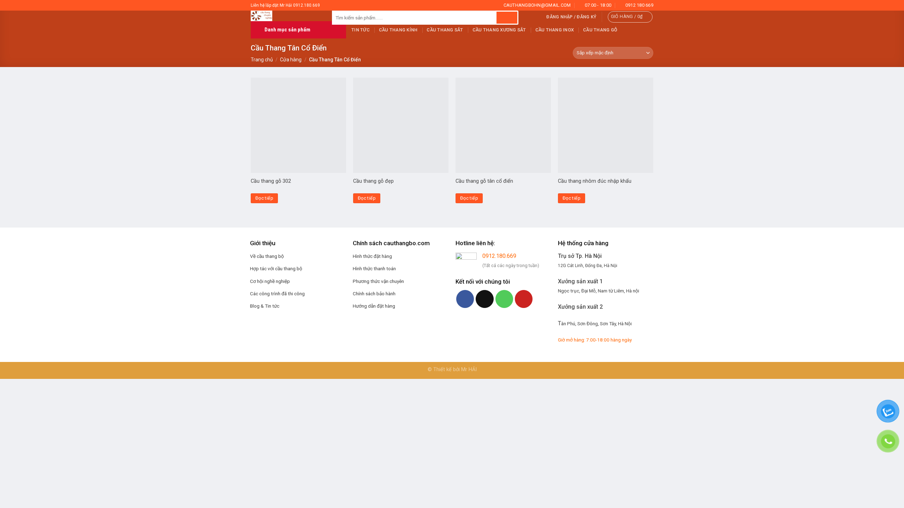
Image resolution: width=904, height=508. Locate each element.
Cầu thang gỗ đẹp (373, 181)
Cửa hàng (291, 59)
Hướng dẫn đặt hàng (374, 306)
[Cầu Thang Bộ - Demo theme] (286, 16)
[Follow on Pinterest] (524, 299)
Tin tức (360, 29)
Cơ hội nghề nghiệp (270, 281)
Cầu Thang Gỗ (600, 29)
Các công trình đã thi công (277, 293)
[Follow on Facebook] (465, 299)
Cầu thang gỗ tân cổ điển (484, 181)
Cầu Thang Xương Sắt (499, 29)
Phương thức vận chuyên (378, 281)
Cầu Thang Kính (398, 29)
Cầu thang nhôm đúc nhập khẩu (594, 181)
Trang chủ (262, 59)
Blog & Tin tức (264, 306)
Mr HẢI (469, 370)
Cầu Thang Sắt (445, 29)
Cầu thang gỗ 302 (271, 181)
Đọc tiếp (264, 198)
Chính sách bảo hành (374, 293)
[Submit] (506, 18)
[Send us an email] (484, 299)
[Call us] (504, 299)
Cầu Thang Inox (554, 29)
